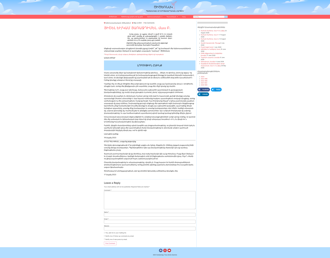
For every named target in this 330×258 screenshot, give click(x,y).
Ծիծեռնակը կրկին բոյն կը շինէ (132, 17)
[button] (203, 89)
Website (106, 226)
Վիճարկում (126, 23)
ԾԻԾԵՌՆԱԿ (113, 17)
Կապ (184, 17)
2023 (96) (204, 79)
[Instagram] (165, 250)
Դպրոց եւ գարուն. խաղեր (210, 57)
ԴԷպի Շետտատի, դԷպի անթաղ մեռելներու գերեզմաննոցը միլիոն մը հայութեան (134, 54)
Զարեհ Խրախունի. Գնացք (210, 43)
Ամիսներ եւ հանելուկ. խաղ (210, 49)
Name (106, 212)
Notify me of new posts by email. (116, 239)
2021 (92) (204, 83)
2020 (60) (204, 85)
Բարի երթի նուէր (207, 47)
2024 (202, 77)
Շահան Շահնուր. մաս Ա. (210, 39)
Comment (107, 190)
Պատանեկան (171, 17)
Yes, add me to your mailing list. (115, 232)
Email (106, 219)
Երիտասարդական (154, 17)
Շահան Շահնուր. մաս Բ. (210, 35)
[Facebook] (160, 250)
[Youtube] (169, 250)
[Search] (226, 17)
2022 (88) (204, 81)
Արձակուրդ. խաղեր (208, 61)
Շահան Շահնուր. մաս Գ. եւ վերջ (213, 30)
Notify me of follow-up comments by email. (120, 236)
